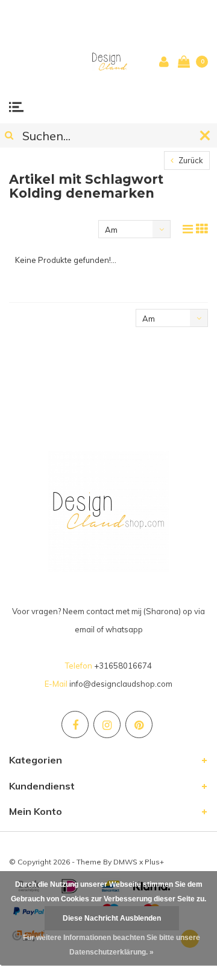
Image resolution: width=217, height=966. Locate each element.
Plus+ (154, 861)
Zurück (190, 160)
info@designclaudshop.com (120, 684)
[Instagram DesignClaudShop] (107, 724)
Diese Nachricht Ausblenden (112, 918)
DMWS (125, 861)
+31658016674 (123, 665)
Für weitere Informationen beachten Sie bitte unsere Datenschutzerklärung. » (111, 944)
